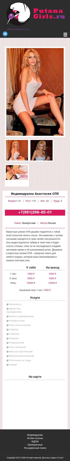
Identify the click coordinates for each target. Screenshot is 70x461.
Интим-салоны (35, 438)
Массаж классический (21, 356)
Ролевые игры (17, 321)
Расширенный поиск (35, 448)
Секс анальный (17, 347)
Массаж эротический (21, 352)
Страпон (13, 330)
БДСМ (35, 442)
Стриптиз (14, 334)
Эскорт (13, 365)
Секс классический (19, 325)
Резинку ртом (16, 343)
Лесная (52, 223)
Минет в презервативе (21, 316)
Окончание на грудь (20, 360)
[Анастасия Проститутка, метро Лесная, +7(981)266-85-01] (35, 92)
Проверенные (35, 445)
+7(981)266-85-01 (35, 212)
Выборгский (28, 223)
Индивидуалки (35, 435)
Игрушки (14, 338)
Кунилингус (15, 304)
